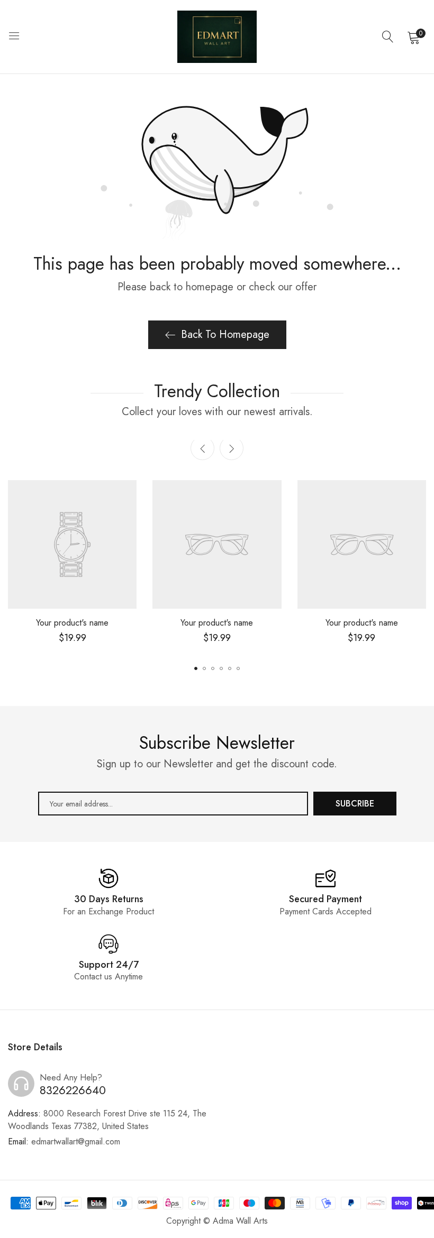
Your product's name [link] (72, 623)
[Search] (388, 37)
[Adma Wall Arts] (217, 37)
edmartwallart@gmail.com (64, 1141)
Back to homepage (225, 334)
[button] (231, 448)
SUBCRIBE (355, 803)
